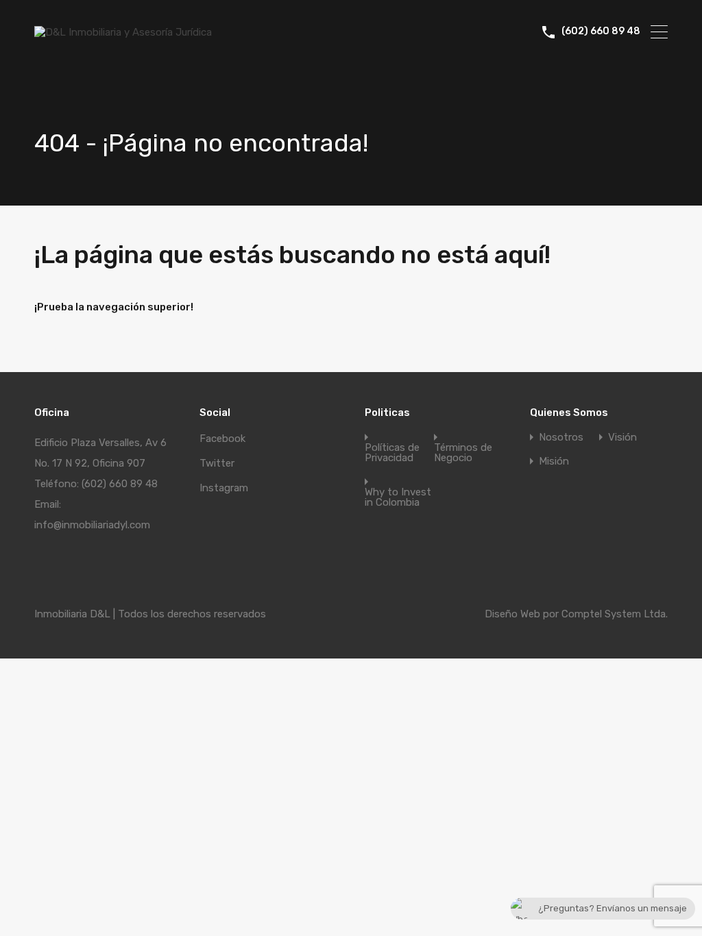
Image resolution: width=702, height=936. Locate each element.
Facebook (222, 438)
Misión (554, 461)
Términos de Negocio (463, 453)
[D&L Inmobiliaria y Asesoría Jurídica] (123, 32)
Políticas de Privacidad (392, 453)
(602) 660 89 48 (600, 31)
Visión (622, 437)
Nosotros (561, 437)
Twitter (216, 463)
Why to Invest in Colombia (398, 497)
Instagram (223, 488)
